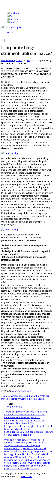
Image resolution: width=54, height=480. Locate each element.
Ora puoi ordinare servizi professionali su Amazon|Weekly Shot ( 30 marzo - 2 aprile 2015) (25, 442)
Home (10, 32)
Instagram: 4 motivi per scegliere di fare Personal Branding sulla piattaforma (28, 427)
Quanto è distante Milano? (32, 398)
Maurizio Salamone (21, 390)
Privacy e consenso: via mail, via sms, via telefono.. (27, 464)
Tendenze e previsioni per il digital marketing (25, 411)
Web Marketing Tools (11, 60)
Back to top (26, 476)
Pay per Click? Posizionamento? (27, 461)
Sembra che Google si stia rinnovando (23, 459)
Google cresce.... (31, 468)
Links (12, 445)
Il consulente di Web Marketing (25, 450)
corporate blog (14, 406)
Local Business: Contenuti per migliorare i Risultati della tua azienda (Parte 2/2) (28, 433)
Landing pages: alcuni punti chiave (28, 448)
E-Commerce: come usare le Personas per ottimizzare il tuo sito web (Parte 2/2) (24, 416)
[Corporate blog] (9, 153)
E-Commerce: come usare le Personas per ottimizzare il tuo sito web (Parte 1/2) (24, 422)
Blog (29, 60)
